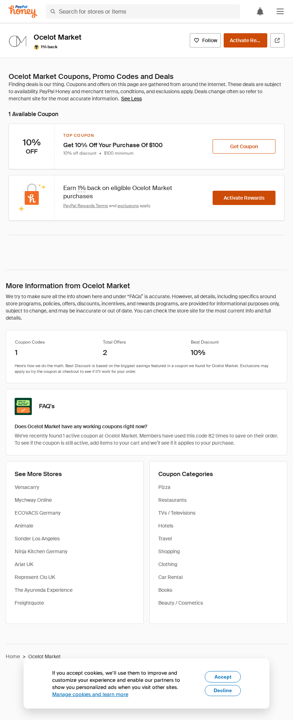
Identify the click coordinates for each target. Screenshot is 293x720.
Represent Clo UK (35, 577)
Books (165, 590)
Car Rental (170, 577)
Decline (223, 690)
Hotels (165, 525)
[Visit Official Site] (277, 40)
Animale (24, 525)
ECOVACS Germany (38, 513)
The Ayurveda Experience (44, 590)
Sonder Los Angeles (37, 538)
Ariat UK (24, 564)
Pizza (164, 487)
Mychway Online (33, 500)
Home (13, 656)
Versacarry (27, 487)
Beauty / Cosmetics (180, 603)
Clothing (167, 564)
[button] (280, 11)
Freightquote (29, 603)
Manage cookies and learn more (90, 694)
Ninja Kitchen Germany (41, 551)
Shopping (169, 551)
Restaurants (172, 500)
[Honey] (23, 11)
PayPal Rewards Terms (85, 206)
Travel (165, 538)
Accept (223, 677)
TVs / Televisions (176, 513)
